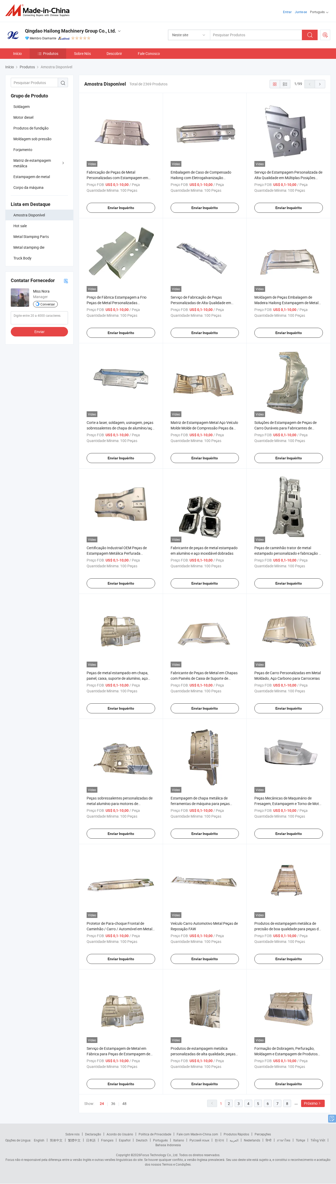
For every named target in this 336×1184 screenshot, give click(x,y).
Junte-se (301, 12)
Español (124, 1140)
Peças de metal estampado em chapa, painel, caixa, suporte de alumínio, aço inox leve (117, 678)
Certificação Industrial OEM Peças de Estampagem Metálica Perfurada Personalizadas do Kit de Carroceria (117, 553)
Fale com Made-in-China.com (197, 1134)
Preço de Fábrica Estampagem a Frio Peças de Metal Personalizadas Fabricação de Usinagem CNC (116, 303)
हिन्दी (268, 1140)
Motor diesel (23, 117)
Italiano (178, 1140)
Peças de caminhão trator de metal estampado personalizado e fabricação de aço (288, 553)
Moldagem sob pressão (32, 138)
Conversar (47, 304)
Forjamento (22, 149)
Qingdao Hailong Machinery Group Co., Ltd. (70, 31)
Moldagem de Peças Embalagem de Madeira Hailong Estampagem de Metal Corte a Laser (286, 303)
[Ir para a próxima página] (320, 84)
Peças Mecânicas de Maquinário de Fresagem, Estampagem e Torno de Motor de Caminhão (288, 804)
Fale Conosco (149, 53)
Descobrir (114, 53)
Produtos (50, 53)
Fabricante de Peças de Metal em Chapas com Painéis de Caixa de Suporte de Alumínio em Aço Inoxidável (204, 678)
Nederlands (252, 1140)
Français (107, 1140)
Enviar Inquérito (121, 208)
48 (124, 1103)
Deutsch (142, 1140)
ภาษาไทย (283, 1140)
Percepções (263, 1134)
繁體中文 (74, 1140)
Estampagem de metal (31, 176)
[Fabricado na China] (39, 10)
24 (102, 1104)
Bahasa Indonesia (168, 1145)
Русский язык (199, 1140)
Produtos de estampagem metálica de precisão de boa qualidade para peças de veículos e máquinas (287, 929)
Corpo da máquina (28, 187)
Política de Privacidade (155, 1134)
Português (160, 1140)
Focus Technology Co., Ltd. (159, 1155)
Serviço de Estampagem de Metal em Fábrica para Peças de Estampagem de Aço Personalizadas (118, 1054)
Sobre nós (72, 1134)
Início (17, 53)
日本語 (91, 1140)
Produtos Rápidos (236, 1134)
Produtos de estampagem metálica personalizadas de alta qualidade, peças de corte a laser (203, 1054)
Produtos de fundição (31, 128)
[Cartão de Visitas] (66, 280)
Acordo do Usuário (120, 1134)
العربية (234, 1140)
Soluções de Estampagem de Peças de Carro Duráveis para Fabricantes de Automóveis (285, 428)
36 (113, 1103)
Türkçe (300, 1140)
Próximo (311, 1103)
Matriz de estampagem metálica (32, 163)
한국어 (219, 1140)
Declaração (93, 1134)
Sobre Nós (82, 53)
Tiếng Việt (318, 1140)
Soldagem (21, 106)
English (39, 1140)
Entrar (287, 12)
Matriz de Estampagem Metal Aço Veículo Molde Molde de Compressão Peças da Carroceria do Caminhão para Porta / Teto (205, 428)
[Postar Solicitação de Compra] (325, 35)
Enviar (39, 331)
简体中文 (56, 1140)
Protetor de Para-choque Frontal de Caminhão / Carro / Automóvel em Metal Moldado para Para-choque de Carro (119, 929)
